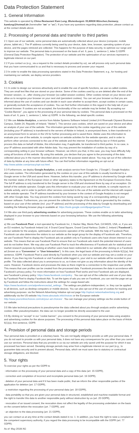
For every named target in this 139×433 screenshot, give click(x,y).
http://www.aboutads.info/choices (55, 295)
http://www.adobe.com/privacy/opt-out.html (27, 164)
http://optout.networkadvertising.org (100, 292)
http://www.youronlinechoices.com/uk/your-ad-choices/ (33, 299)
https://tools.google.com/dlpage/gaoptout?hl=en (84, 207)
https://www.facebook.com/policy (55, 275)
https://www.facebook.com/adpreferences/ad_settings (33, 285)
